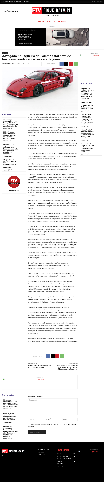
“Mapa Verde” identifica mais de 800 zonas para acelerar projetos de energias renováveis (10, 164)
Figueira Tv (7, 63)
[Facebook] (87, 11)
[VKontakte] (15, 457)
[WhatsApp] (76, 64)
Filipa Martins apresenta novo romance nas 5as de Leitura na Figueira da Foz (9, 135)
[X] (91, 11)
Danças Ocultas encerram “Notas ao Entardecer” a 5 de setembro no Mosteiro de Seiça (87, 148)
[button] (99, 11)
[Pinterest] (71, 64)
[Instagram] (8, 457)
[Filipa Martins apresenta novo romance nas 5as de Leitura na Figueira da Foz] (22, 134)
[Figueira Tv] (14, 182)
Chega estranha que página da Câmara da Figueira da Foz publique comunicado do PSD (67, 367)
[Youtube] (95, 11)
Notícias (4, 53)
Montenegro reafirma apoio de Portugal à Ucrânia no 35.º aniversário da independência (10, 123)
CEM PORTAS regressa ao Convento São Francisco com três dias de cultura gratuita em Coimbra (10, 149)
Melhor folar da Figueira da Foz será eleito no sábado (39, 366)
